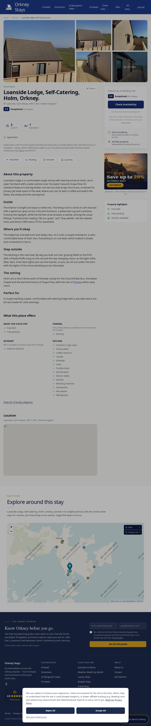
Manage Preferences (36, 717)
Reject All (50, 710)
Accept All (101, 710)
